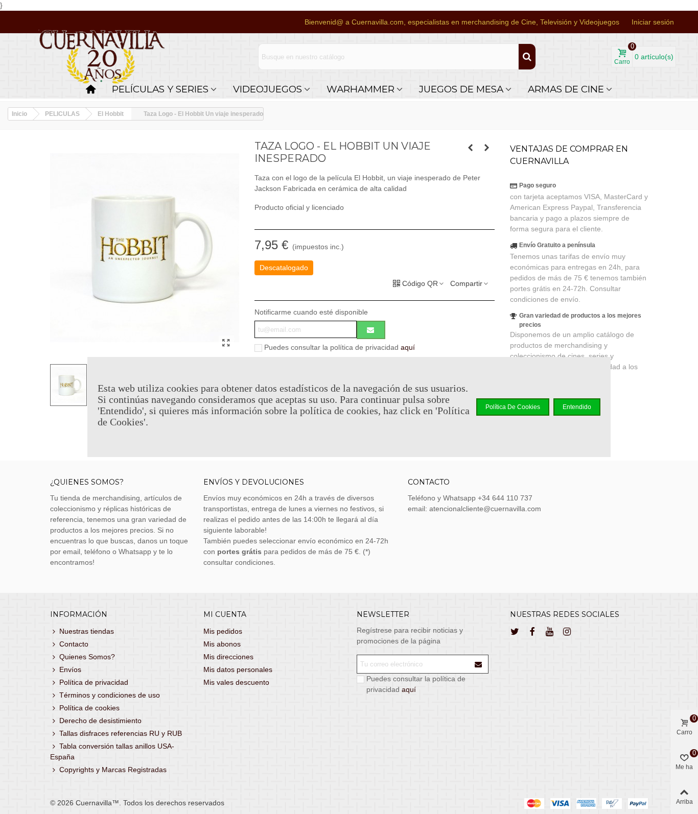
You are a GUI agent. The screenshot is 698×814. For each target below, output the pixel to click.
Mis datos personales (237, 669)
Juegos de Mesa (461, 89)
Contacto (73, 644)
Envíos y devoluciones (253, 482)
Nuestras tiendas (86, 631)
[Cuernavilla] (102, 57)
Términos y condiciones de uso (109, 695)
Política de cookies (89, 708)
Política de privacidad (93, 682)
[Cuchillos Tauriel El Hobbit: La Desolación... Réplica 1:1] (470, 147)
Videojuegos (267, 89)
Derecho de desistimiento (100, 720)
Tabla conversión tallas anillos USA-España (112, 751)
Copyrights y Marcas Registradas (113, 769)
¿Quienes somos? (87, 482)
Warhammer (360, 89)
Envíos (70, 669)
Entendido (577, 407)
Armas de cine (566, 89)
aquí (408, 347)
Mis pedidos (222, 631)
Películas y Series (160, 89)
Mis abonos (222, 644)
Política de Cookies (512, 407)
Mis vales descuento (236, 682)
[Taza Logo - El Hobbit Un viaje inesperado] (226, 343)
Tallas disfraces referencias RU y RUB (120, 733)
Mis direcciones (228, 657)
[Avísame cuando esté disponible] (371, 330)
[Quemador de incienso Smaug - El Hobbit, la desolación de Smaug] (487, 147)
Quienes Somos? (87, 657)
